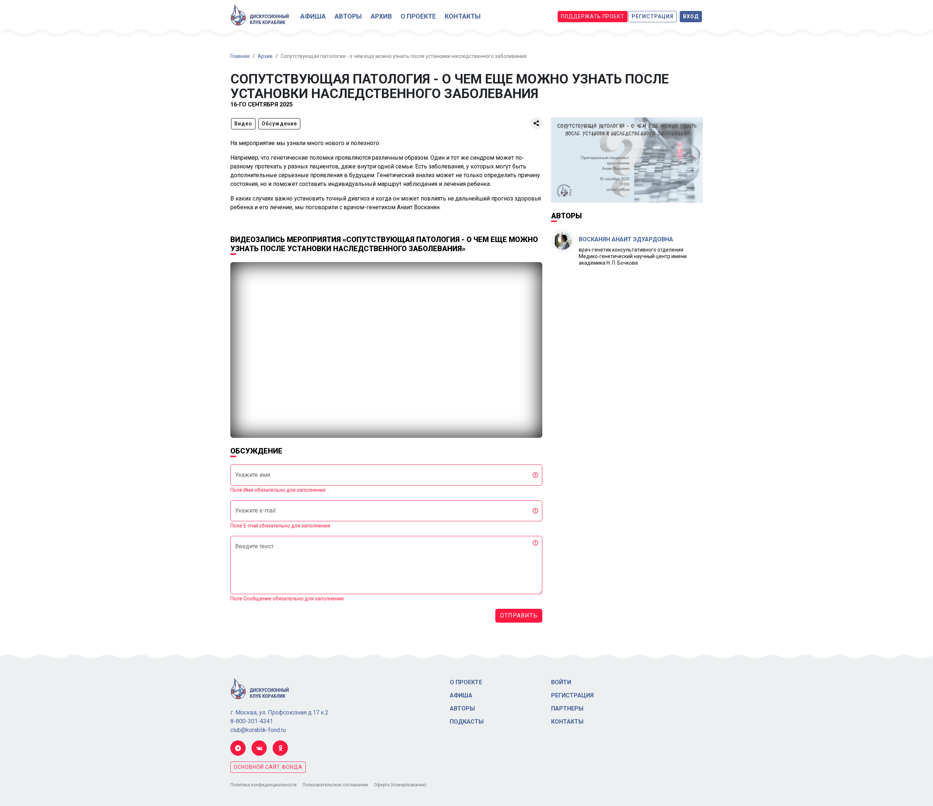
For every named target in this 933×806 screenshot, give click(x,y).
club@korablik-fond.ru (258, 730)
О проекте (418, 16)
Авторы (348, 16)
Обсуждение (279, 123)
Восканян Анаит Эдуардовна (626, 239)
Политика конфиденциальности (263, 784)
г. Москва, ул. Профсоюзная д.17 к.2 (279, 712)
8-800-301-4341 (251, 721)
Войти (561, 682)
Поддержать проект (592, 16)
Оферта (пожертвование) (400, 784)
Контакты (463, 16)
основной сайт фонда (268, 767)
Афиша (313, 16)
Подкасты (467, 721)
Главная (240, 56)
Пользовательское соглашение (335, 784)
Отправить (519, 615)
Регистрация (653, 16)
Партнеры (567, 708)
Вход (691, 16)
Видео (243, 123)
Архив (381, 16)
